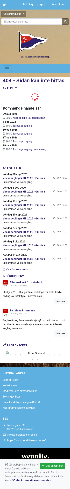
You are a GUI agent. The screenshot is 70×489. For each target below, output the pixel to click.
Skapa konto (58, 4)
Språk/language (12, 13)
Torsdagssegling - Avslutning (29, 149)
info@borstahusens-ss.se (22, 434)
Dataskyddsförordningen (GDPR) (21, 402)
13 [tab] (64, 355)
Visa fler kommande (16, 269)
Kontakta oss (10, 385)
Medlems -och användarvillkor (20, 391)
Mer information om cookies (19, 407)
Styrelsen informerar (23, 310)
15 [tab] (37, 359)
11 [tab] (54, 355)
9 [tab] (44, 355)
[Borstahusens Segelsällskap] (33, 41)
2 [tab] (10, 355)
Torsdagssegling (22, 125)
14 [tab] (32, 359)
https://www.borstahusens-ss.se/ (26, 440)
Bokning (28, 4)
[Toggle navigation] (7, 68)
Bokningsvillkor (11, 396)
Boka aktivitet (10, 379)
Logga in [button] (41, 4)
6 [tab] (30, 355)
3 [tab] (15, 355)
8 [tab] (40, 355)
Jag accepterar (54, 465)
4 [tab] (20, 355)
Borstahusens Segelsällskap (35, 57)
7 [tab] (35, 355)
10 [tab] (49, 355)
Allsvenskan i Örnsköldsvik (26, 282)
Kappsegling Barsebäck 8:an (29, 117)
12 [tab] (59, 355)
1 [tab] (5, 355)
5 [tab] (25, 355)
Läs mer (60, 301)
